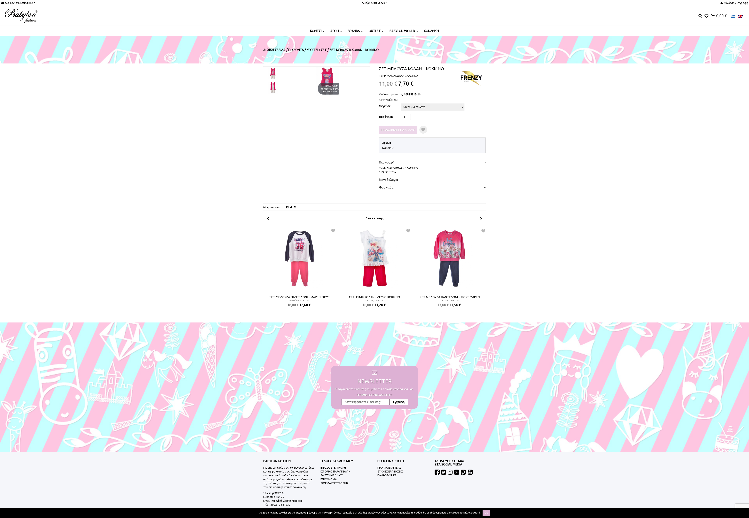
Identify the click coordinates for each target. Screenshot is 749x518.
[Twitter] (291, 207)
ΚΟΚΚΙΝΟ (388, 147)
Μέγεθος (384, 106)
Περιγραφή (387, 162)
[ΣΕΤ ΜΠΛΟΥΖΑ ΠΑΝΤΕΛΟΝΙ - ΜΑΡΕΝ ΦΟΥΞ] (299, 258)
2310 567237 (378, 2)
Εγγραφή (399, 402)
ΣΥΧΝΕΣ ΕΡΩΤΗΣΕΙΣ (390, 471)
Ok (486, 512)
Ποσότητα (386, 116)
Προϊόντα (296, 50)
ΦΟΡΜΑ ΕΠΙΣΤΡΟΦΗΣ (334, 483)
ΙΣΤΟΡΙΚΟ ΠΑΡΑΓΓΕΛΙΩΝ (335, 471)
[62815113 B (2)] (273, 88)
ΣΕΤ (396, 99)
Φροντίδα (386, 187)
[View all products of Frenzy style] (471, 78)
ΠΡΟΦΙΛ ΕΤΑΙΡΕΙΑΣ (389, 467)
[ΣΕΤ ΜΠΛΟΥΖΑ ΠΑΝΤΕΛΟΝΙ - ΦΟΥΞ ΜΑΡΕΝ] (449, 258)
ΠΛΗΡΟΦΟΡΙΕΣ (387, 475)
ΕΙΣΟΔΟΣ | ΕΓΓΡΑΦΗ (333, 467)
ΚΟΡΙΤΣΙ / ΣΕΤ (317, 50)
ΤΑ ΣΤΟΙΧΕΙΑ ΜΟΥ (331, 475)
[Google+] (295, 207)
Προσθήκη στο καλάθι (398, 129)
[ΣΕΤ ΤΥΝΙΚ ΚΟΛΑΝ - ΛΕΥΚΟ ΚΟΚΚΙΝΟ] (374, 258)
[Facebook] (287, 207)
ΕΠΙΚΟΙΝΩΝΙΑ (328, 479)
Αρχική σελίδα (274, 50)
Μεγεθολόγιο (388, 179)
